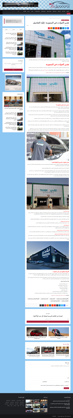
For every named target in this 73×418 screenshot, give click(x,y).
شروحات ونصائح (49, 11)
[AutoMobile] (60, 4)
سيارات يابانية (6, 403)
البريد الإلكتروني (66, 381)
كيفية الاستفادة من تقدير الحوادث (33, 298)
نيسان (11, 405)
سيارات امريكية (8, 400)
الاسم (68, 377)
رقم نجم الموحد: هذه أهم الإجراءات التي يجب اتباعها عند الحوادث (56, 72)
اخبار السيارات (67, 20)
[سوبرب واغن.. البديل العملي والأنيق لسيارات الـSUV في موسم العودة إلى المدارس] (33, 350)
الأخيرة (13, 29)
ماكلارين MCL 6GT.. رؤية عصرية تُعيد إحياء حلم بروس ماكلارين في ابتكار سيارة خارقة (10, 38)
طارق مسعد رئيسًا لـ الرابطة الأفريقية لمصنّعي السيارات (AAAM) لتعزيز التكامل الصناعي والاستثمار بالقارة (10, 48)
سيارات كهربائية (22, 403)
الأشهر (21, 29)
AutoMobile (54, 416)
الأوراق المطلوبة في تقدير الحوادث (62, 298)
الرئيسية (68, 11)
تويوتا (23, 400)
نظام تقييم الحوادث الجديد (55, 300)
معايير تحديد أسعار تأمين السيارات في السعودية (58, 295)
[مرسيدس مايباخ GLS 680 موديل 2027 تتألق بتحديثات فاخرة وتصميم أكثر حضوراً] (36, 410)
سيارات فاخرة (12, 402)
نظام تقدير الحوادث (64, 300)
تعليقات (6, 29)
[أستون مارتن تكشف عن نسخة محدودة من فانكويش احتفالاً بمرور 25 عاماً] (43, 410)
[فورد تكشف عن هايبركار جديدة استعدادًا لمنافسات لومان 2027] (29, 410)
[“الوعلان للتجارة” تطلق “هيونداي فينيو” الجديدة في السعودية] (62, 350)
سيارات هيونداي (12, 403)
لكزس (18, 405)
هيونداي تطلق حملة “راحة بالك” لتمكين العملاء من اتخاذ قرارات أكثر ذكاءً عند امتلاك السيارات (10, 53)
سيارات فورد (7, 402)
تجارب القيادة (54, 11)
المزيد (32, 11)
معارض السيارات (37, 11)
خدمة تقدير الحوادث (44, 298)
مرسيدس (15, 405)
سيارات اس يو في (19, 400)
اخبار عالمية (63, 11)
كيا (20, 405)
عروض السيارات (43, 11)
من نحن (28, 11)
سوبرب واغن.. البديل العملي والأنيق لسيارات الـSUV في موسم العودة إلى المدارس (11, 43)
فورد (23, 405)
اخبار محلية (59, 11)
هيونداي (8, 405)
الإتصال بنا (24, 11)
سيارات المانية (13, 400)
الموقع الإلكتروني (44, 381)
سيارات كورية (16, 403)
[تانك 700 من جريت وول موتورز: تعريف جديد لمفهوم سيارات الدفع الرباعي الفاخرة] (29, 406)
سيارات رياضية (22, 402)
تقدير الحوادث (52, 298)
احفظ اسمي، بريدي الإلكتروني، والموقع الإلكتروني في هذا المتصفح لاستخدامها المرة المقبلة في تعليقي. (54, 385)
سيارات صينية (17, 402)
